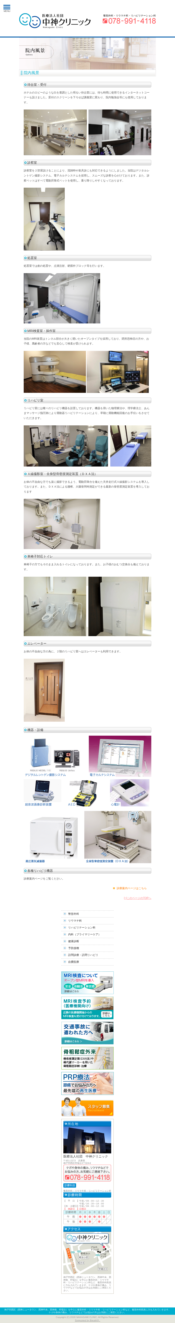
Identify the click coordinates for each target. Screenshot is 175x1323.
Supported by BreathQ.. (87, 1320)
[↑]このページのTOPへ (137, 898)
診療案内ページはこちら (132, 888)
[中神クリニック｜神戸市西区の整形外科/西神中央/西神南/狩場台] (55, 20)
